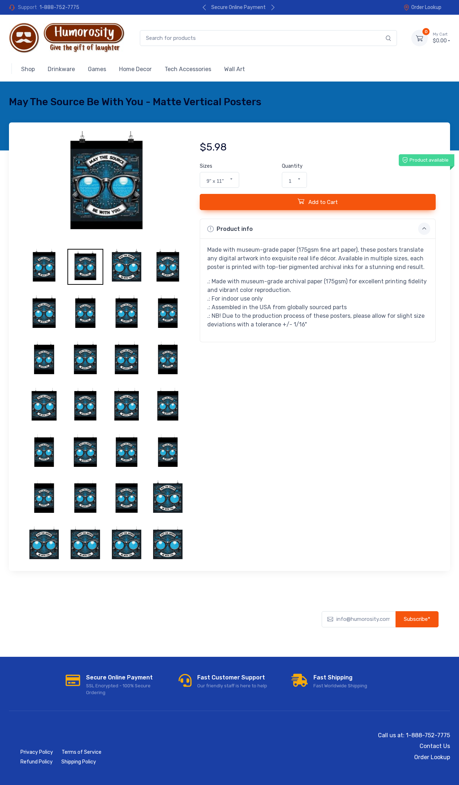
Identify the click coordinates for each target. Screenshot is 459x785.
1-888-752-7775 (59, 7)
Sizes (206, 166)
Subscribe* (417, 619)
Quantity (292, 166)
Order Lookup (426, 7)
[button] (219, 180)
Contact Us (435, 746)
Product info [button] (235, 229)
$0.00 (440, 38)
